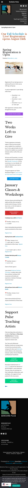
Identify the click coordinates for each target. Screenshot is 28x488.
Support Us (19, 453)
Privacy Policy (16, 485)
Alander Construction (13, 161)
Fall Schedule (15, 34)
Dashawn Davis (19, 236)
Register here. (8, 233)
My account (23, 9)
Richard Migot (18, 463)
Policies (24, 15)
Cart (25, 23)
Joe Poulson (19, 218)
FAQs (25, 17)
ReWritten (19, 349)
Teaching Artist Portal (20, 19)
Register (24, 13)
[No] (26, 482)
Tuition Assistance (21, 11)
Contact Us (23, 21)
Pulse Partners (16, 452)
